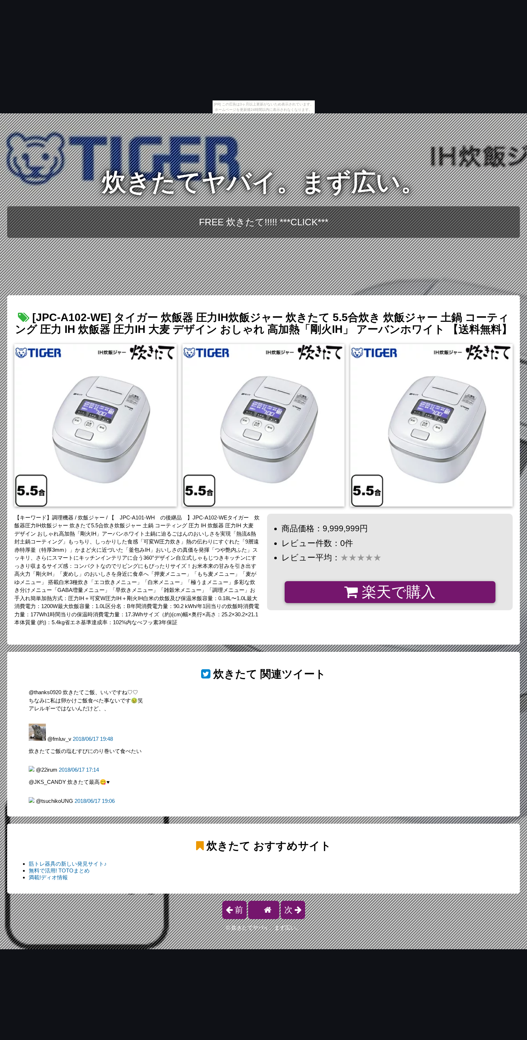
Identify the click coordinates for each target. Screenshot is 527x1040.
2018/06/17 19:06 (95, 801)
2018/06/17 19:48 (93, 739)
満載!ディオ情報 (48, 877)
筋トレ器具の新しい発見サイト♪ (68, 864)
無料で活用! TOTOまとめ (59, 870)
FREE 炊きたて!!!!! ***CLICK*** (263, 222)
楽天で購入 (397, 592)
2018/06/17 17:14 (79, 770)
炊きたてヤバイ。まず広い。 (263, 182)
